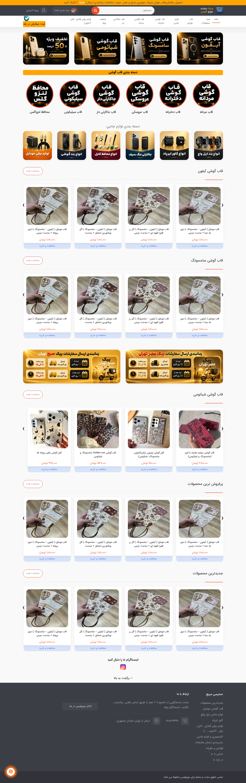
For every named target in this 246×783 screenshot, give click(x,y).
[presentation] (222, 205)
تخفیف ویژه (103, 21)
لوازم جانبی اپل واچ (212, 714)
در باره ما (218, 760)
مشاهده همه (33, 171)
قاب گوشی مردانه (139, 21)
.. (78, 2)
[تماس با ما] (10, 771)
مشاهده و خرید (200, 246)
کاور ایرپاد (217, 720)
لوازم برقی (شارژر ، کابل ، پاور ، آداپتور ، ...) (209, 728)
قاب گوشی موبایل (213, 709)
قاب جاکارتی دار (118, 21)
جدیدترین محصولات (211, 703)
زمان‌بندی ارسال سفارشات (209, 742)
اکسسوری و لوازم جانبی (210, 736)
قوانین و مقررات (214, 748)
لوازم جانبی (176, 21)
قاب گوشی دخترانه (159, 21)
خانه (216, 19)
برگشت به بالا (122, 678)
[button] (65, 10)
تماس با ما (217, 754)
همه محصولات (205, 21)
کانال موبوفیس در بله (80, 706)
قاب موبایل (190, 21)
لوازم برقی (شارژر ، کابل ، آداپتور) (80, 21)
